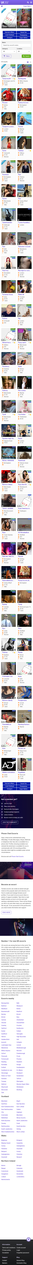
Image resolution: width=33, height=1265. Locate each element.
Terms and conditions (8, 1247)
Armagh (19, 1165)
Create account (21, 1247)
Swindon (4, 1078)
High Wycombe (21, 1036)
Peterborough (21, 1053)
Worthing (19, 1090)
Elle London (22, 390)
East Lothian (20, 1106)
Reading (3, 1062)
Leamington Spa (6, 1045)
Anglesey (4, 1140)
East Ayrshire (21, 1104)
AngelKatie (21, 772)
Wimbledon (20, 1087)
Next (29, 18)
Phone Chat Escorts (17, 856)
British (3, 1017)
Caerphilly (20, 1143)
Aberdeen (4, 1101)
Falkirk (19, 1109)
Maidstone (4, 1048)
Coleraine (19, 1168)
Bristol (19, 1014)
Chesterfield (20, 1022)
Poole (18, 1056)
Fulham (19, 1031)
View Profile (9, 25)
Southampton (21, 1067)
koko (3, 748)
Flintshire (4, 1148)
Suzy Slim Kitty (23, 484)
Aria (19, 198)
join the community (9, 822)
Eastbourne (20, 1028)
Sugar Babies (27, 6)
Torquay (3, 1081)
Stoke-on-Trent (6, 1076)
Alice (19, 628)
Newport (4, 1151)
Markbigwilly (22, 78)
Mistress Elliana (7, 484)
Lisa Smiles (21, 414)
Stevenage (4, 1073)
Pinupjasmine (22, 700)
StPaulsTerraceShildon (9, 342)
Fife (2, 1112)
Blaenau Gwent (5, 1143)
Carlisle (3, 1020)
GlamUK (20, 556)
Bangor (3, 1168)
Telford (19, 1078)
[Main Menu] (31, 2)
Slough (19, 1064)
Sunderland (20, 1076)
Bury (18, 1017)
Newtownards (5, 1179)
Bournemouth (5, 1011)
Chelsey (4, 652)
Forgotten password (23, 1253)
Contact (4, 1260)
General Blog (20, 1260)
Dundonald (20, 1171)
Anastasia (5, 174)
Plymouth (4, 1056)
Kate (3, 246)
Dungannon (4, 1174)
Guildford (4, 1034)
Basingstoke (5, 1003)
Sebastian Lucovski (24, 246)
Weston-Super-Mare (23, 1084)
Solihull (3, 1067)
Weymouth (4, 1087)
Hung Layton (22, 342)
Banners (4, 1263)
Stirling (19, 1129)
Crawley (3, 1025)
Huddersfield (5, 1039)
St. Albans (20, 1070)
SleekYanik (21, 460)
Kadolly (4, 604)
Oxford (3, 1053)
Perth (18, 1123)
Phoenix (4, 102)
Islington (19, 1042)
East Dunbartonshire (7, 1106)
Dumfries (4, 1104)
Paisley (3, 1123)
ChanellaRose (6, 724)
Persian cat (21, 748)
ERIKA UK (21, 294)
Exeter (3, 1031)
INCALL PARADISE (8, 460)
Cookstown (4, 1171)
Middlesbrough (21, 1048)
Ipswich (3, 1042)
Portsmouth (5, 1059)
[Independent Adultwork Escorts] (5, 2)
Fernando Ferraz (7, 294)
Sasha (4, 150)
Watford (3, 1084)
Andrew (4, 318)
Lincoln (19, 1045)
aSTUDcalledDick (23, 532)
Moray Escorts (21, 1118)
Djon (3, 628)
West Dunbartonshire (7, 1132)
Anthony (5, 390)
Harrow (3, 1036)
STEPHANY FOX (7, 676)
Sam (19, 174)
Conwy (3, 1146)
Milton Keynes (5, 1050)
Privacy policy (6, 1250)
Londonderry (20, 1177)
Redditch (19, 1062)
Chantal (20, 126)
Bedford (3, 1006)
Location (19, 48)
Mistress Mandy (7, 700)
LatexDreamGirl (7, 222)
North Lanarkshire (22, 1120)
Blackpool (20, 1006)
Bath (18, 1003)
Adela (20, 366)
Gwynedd (19, 1148)
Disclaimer (5, 1253)
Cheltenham (20, 1020)
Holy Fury (5, 270)
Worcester (4, 1090)
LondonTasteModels (24, 222)
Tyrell (4, 414)
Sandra (4, 198)
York (2, 1092)
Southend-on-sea (6, 1070)
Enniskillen (20, 1174)
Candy (20, 604)
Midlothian (4, 1118)
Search (27, 56)
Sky (19, 318)
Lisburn (3, 1177)
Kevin (20, 676)
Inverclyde (4, 1115)
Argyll (18, 1101)
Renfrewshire (5, 1126)
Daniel (20, 438)
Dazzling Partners (23, 724)
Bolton (19, 1008)
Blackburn (4, 1008)
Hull (18, 1039)
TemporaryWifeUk (8, 78)
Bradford (19, 1011)
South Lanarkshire (6, 1129)
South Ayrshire (21, 1126)
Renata (20, 652)
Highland (19, 1112)
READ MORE (6, 912)
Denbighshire (21, 1146)
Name (4, 42)
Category (5, 48)
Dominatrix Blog (21, 1263)
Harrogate (20, 1034)
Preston (19, 1059)
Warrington (20, 1081)
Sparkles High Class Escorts (11, 438)
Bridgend (19, 1140)
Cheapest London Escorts (10, 126)
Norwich (19, 1050)
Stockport (20, 1073)
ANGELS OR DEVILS (8, 772)
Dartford (3, 1028)
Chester (3, 1022)
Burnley (3, 1014)
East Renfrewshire (7, 1109)
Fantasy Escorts (23, 102)
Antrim (3, 1165)
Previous (3, 18)
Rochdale (4, 1064)
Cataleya (20, 150)
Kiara (3, 532)
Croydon (19, 1025)
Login (18, 1250)
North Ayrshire (5, 1120)
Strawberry (5, 366)
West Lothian (21, 1132)
